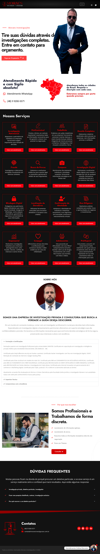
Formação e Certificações (14, 341)
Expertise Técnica (11, 379)
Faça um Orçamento (11, 58)
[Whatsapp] (95, 5)
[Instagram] (91, 5)
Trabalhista (62, 130)
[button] (50, 341)
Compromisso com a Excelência (16, 384)
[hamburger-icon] (82, 4)
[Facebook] (83, 528)
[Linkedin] (91, 528)
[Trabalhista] (62, 125)
